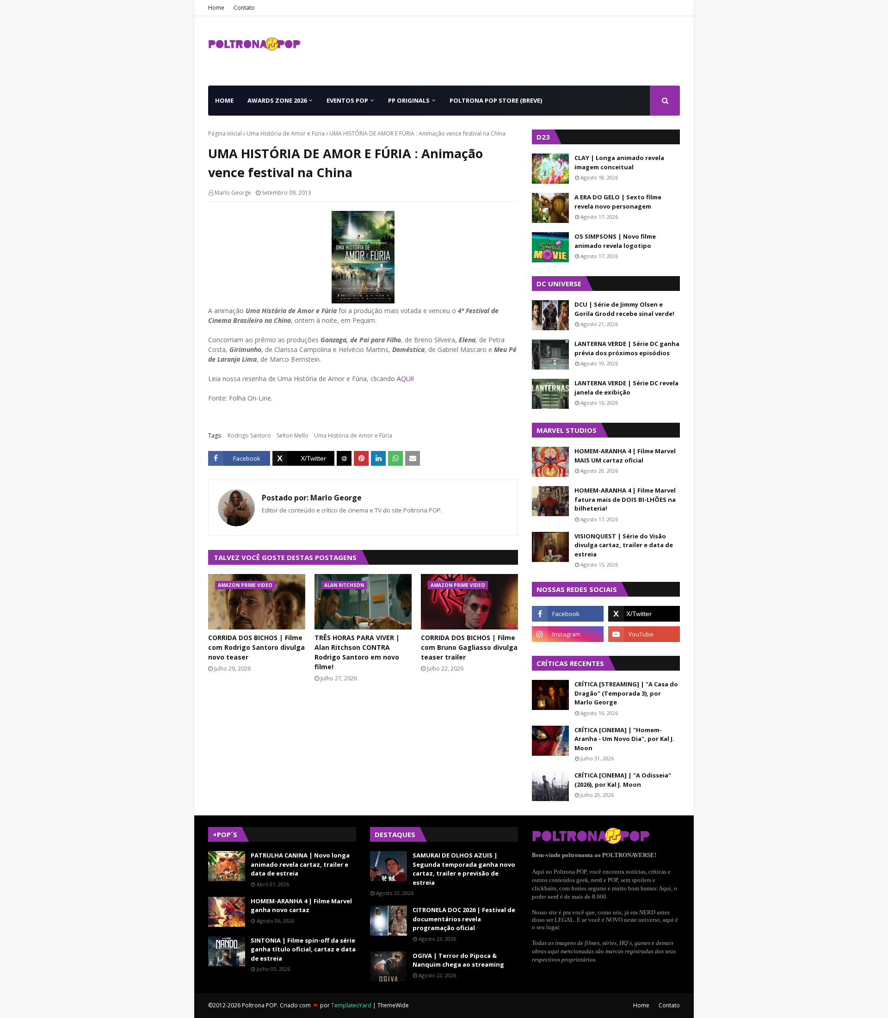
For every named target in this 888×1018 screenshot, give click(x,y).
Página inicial (225, 133)
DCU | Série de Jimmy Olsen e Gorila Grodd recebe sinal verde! (624, 309)
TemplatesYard (351, 1005)
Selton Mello (292, 435)
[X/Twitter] (303, 458)
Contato (244, 8)
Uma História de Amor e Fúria (286, 133)
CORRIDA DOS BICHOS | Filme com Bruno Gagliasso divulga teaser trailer (469, 647)
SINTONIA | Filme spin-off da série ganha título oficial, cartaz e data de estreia (303, 949)
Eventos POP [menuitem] (347, 100)
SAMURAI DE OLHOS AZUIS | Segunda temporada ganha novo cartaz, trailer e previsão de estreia (464, 869)
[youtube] (644, 634)
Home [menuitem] (224, 100)
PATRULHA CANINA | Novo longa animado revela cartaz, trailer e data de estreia (300, 864)
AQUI (405, 378)
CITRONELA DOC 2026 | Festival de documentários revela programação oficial (464, 919)
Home (216, 8)
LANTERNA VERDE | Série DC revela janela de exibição (626, 387)
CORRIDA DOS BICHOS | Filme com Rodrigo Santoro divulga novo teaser (256, 647)
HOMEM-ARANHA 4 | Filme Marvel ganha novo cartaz (301, 905)
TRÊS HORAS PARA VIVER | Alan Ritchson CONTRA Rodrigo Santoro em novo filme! (357, 652)
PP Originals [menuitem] (409, 100)
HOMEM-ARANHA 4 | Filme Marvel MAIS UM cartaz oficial (625, 455)
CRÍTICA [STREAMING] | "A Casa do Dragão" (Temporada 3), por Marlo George (626, 693)
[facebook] (568, 614)
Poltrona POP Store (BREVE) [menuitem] (496, 100)
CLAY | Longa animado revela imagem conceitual (619, 162)
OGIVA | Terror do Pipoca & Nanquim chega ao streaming (458, 960)
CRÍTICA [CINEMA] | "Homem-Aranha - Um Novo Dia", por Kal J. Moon (624, 739)
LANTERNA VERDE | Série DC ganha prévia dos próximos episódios (626, 348)
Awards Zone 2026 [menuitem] (277, 100)
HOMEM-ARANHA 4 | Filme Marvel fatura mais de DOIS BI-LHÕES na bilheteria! (625, 499)
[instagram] (568, 634)
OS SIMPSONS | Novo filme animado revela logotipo (615, 241)
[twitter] (644, 614)
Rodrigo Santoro (249, 435)
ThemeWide (393, 1005)
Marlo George (233, 193)
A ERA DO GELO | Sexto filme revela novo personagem (617, 201)
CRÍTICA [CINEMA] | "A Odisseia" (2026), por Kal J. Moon (622, 780)
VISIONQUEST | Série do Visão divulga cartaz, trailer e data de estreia (623, 545)
